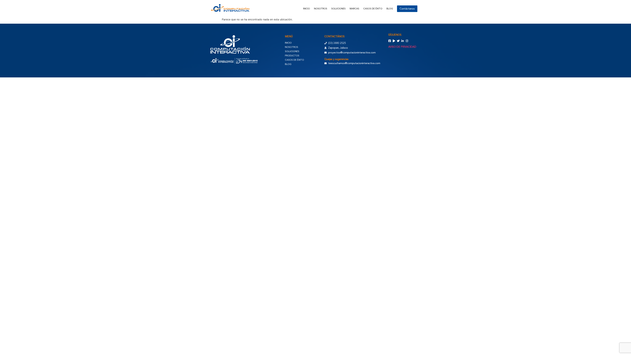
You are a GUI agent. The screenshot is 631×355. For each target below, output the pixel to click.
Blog (389, 8)
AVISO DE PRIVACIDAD (402, 47)
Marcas (354, 8)
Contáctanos (407, 9)
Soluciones (338, 8)
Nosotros (320, 8)
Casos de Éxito (372, 8)
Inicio (306, 8)
